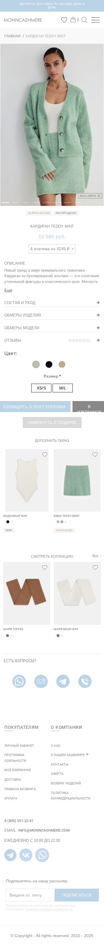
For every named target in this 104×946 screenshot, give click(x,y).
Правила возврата (20, 789)
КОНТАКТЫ (59, 764)
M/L (62, 388)
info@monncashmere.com (44, 830)
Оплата (10, 798)
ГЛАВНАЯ (12, 36)
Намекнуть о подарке (52, 422)
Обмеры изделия (22, 315)
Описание (14, 263)
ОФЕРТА (57, 774)
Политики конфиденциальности (48, 909)
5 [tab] (46, 205)
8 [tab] (77, 205)
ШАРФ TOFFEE (13, 629)
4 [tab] (35, 205)
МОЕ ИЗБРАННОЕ (17, 770)
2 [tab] (15, 205)
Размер (51, 376)
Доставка (12, 780)
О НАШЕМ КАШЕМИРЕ (67, 755)
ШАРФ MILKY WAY (66, 629)
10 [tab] (98, 205)
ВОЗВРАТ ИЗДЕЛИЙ (66, 783)
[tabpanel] (52, 125)
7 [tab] (67, 205)
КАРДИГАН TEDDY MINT (46, 36)
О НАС (55, 746)
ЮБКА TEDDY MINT (66, 515)
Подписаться (76, 895)
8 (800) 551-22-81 (19, 821)
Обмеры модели (21, 328)
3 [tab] (25, 205)
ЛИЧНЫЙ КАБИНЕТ (19, 746)
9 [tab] (87, 205)
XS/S (41, 388)
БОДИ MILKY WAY (15, 515)
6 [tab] (56, 205)
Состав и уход (19, 303)
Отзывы (47, 340)
